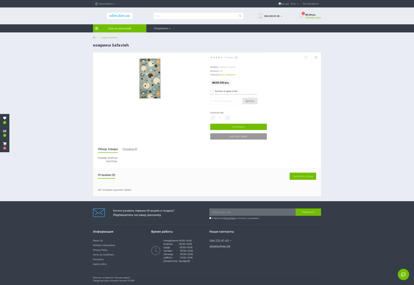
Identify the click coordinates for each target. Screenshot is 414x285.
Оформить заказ (313, 17)
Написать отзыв (303, 176)
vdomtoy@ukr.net (219, 246)
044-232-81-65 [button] (219, 241)
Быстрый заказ (238, 136)
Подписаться (308, 212)
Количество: (217, 112)
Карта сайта (100, 264)
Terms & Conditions (103, 254)
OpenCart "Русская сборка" (117, 277)
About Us (98, 240)
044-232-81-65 (217, 235)
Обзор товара (108, 149)
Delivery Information (104, 245)
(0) (236, 57)
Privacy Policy (229, 218)
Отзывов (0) (130, 149)
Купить (250, 101)
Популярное (161, 28)
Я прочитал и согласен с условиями (235, 218)
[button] (105, 3)
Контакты (98, 259)
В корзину (238, 126)
